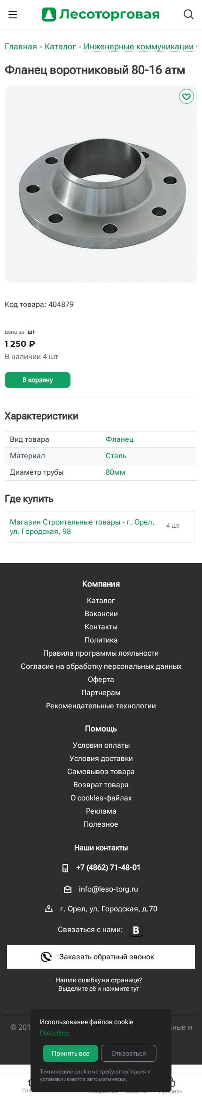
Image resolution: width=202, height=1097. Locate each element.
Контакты (101, 626)
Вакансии (101, 613)
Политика (101, 639)
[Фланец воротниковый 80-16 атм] (101, 191)
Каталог (101, 600)
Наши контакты (101, 847)
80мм (115, 472)
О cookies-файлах (101, 797)
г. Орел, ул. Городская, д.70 (108, 908)
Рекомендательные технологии (101, 705)
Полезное (101, 824)
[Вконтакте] (136, 930)
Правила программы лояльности (101, 653)
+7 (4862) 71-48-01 (109, 867)
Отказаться (128, 1053)
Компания (101, 583)
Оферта (101, 679)
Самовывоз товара (101, 771)
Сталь (116, 455)
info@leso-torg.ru (108, 889)
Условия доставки (101, 758)
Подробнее (54, 1032)
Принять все (70, 1053)
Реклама (101, 811)
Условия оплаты (101, 745)
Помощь (101, 728)
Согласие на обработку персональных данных (101, 666)
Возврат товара (101, 784)
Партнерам (101, 692)
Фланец (119, 439)
